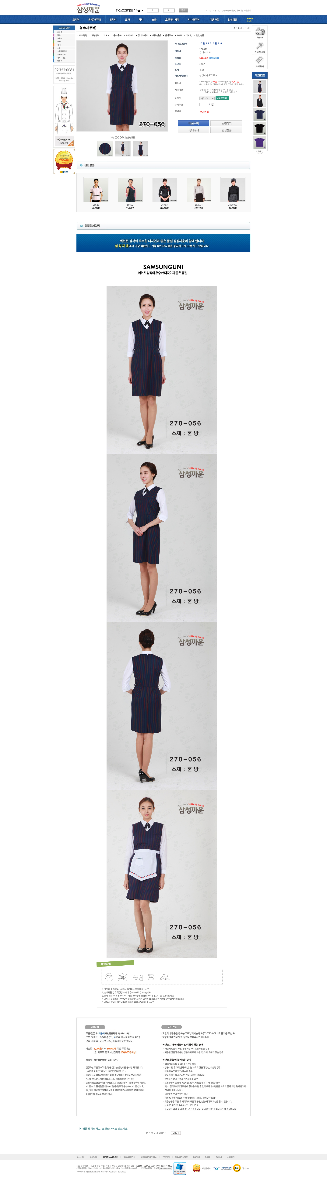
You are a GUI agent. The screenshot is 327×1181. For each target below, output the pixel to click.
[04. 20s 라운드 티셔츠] (260, 142)
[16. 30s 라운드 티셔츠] (260, 114)
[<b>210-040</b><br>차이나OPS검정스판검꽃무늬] (164, 189)
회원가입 (216, 10)
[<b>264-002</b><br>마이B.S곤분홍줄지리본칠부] (130, 189)
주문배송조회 (227, 10)
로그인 (208, 10)
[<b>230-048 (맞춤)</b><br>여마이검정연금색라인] (260, 100)
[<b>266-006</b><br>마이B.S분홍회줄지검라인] (95, 189)
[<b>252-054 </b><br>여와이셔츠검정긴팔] (232, 189)
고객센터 (247, 10)
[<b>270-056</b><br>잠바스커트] (260, 86)
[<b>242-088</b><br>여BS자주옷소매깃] (198, 189)
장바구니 (238, 10)
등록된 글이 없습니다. (158, 1132)
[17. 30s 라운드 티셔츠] (260, 128)
